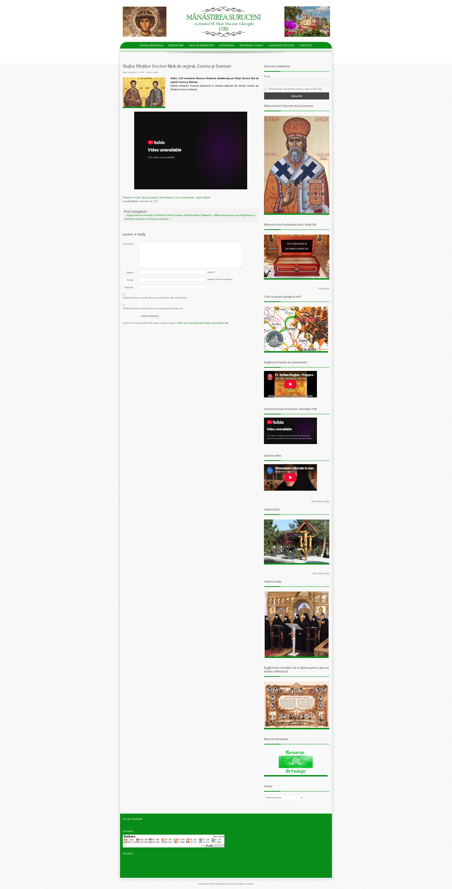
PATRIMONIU (226, 45)
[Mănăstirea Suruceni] (226, 21)
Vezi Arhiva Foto (321, 573)
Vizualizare (323, 288)
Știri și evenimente (184, 197)
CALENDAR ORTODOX (281, 45)
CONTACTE (305, 45)
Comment (128, 244)
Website (128, 287)
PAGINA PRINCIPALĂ (151, 45)
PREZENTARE (176, 45)
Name (130, 272)
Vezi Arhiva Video (320, 501)
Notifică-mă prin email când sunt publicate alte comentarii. (155, 297)
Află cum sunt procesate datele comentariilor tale (203, 323)
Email (130, 280)
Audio (137, 197)
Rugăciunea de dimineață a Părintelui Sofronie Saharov (153, 215)
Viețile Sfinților (202, 197)
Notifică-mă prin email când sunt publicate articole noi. (153, 308)
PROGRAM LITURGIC (251, 45)
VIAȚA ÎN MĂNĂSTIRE (201, 45)
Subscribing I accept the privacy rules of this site (294, 88)
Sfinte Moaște (166, 197)
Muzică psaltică (150, 197)
